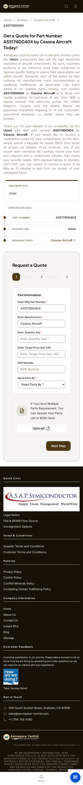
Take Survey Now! (15, 688)
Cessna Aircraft (44, 20)
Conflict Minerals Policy (18, 583)
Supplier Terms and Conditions (23, 546)
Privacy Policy (12, 571)
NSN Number (26, 362)
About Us (9, 614)
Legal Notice (11, 515)
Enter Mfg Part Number (32, 302)
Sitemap (8, 638)
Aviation (22, 20)
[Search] (66, 6)
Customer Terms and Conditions (24, 552)
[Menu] (76, 6)
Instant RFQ (11, 626)
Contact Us (10, 620)
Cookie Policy (12, 577)
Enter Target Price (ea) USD (34, 347)
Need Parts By (27, 378)
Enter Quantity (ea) (30, 332)
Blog (6, 632)
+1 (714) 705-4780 (20, 719)
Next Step (58, 446)
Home (7, 20)
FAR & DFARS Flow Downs (20, 520)
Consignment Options (17, 526)
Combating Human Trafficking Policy (27, 589)
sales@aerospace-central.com (29, 713)
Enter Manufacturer (30, 317)
